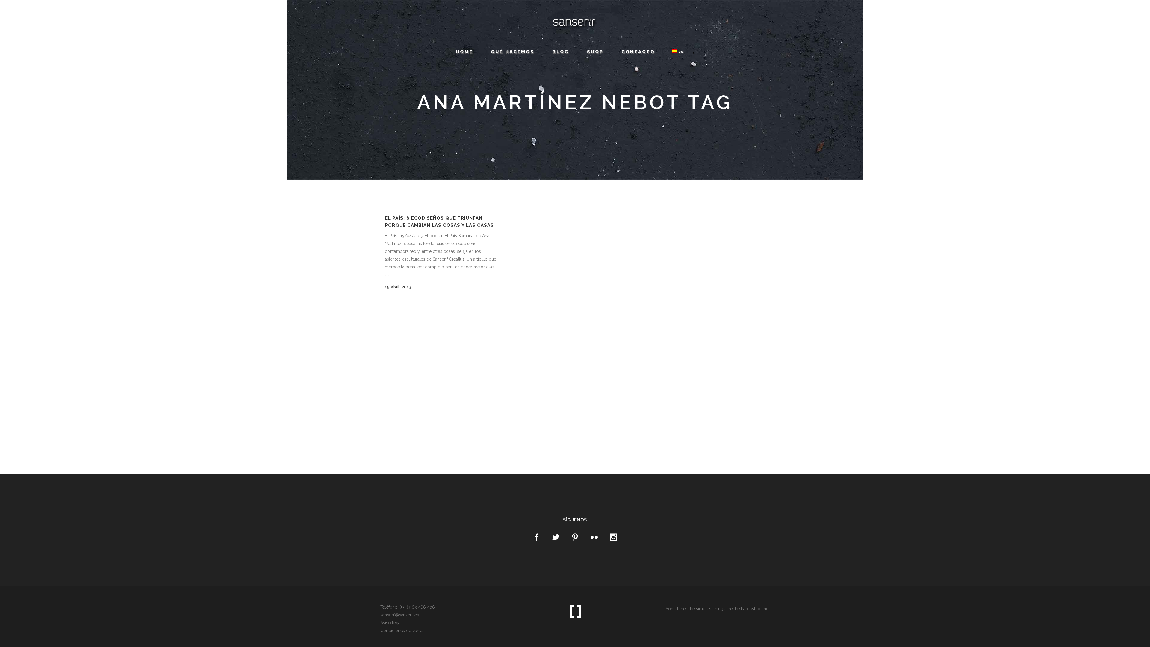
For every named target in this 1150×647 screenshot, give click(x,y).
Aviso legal (391, 622)
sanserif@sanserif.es (88, 10)
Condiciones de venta (401, 630)
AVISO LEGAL (116, 10)
